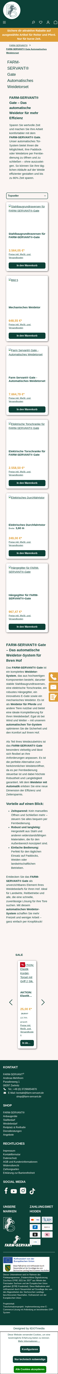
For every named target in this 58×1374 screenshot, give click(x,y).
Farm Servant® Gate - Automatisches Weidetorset (27, 379)
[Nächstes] (42, 1003)
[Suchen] (33, 22)
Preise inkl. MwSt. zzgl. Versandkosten (20, 256)
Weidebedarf (10, 1123)
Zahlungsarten (11, 1169)
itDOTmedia (37, 1328)
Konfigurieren (30, 1349)
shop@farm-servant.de (28, 1096)
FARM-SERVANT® (14, 1112)
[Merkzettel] (40, 22)
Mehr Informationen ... (29, 1341)
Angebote (8, 1134)
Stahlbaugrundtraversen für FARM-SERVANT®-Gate (27, 235)
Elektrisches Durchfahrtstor (27, 524)
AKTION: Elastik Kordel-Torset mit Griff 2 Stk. (27, 994)
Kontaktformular (11, 1154)
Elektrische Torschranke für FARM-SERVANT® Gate (27, 453)
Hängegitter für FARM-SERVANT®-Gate (23, 597)
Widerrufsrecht (11, 1165)
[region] (27, 1003)
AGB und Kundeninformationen (20, 1161)
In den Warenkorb (27, 265)
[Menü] (4, 22)
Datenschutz (10, 1158)
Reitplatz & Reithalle (14, 1127)
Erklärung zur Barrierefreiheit (19, 1173)
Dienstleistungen (12, 1131)
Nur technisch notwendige (30, 1359)
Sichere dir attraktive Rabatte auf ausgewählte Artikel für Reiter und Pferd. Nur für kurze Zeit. (29, 34)
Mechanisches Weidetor (24, 307)
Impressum (9, 1150)
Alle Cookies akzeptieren (30, 1369)
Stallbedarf (9, 1120)
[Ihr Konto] (48, 22)
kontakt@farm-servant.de (30, 1093)
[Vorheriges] (10, 1003)
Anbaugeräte (10, 1116)
